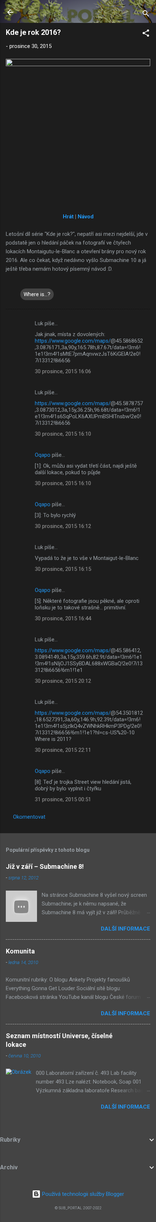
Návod (86, 216)
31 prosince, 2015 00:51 (63, 799)
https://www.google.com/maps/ (73, 341)
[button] (145, 34)
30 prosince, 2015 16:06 (63, 371)
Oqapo (42, 455)
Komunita (20, 951)
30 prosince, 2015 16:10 (63, 434)
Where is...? (37, 294)
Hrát (68, 216)
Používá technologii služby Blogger (82, 1194)
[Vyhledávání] (145, 15)
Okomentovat (29, 817)
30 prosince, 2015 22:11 (63, 750)
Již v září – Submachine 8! (45, 866)
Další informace (125, 928)
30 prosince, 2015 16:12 (63, 526)
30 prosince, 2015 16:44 (63, 618)
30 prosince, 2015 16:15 (63, 569)
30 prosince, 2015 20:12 (63, 681)
